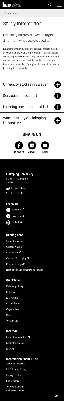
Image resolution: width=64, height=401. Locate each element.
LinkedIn (16, 222)
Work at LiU (12, 320)
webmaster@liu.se (15, 390)
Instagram (16, 215)
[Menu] (59, 4)
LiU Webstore (13, 303)
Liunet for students (15, 342)
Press (8, 314)
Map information (14, 240)
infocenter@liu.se (17, 188)
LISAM (10, 348)
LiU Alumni (12, 297)
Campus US (12, 252)
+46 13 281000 (16, 192)
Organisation (12, 309)
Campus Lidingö (14, 264)
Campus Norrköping (16, 258)
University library (14, 286)
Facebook (16, 209)
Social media (12, 380)
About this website (15, 363)
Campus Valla (13, 246)
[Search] (50, 4)
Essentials (11, 13)
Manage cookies (14, 375)
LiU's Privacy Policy (16, 369)
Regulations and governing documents (24, 269)
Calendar (10, 292)
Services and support (20, 95)
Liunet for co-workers (16, 337)
